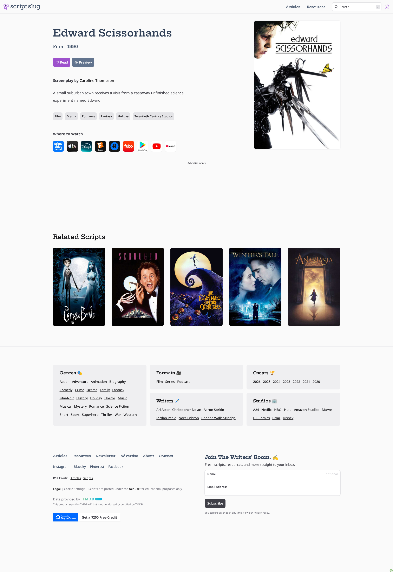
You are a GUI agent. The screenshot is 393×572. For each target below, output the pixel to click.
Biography (117, 381)
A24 (256, 409)
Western (130, 414)
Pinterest (97, 466)
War (118, 414)
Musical (66, 406)
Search (359, 7)
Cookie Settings (74, 489)
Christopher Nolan (186, 409)
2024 (276, 381)
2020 (316, 381)
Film (58, 116)
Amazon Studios (306, 409)
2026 (257, 381)
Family (105, 390)
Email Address (217, 487)
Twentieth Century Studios (154, 116)
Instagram (61, 466)
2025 (266, 381)
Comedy (66, 390)
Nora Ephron (189, 418)
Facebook (115, 466)
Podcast (183, 381)
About (148, 456)
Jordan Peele (166, 418)
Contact (166, 456)
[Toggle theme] (387, 7)
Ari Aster (163, 409)
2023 (286, 381)
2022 (296, 381)
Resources (316, 7)
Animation (99, 381)
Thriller (106, 414)
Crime (79, 390)
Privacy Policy (261, 512)
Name (272, 474)
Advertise (129, 456)
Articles (293, 7)
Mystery (80, 406)
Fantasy (106, 116)
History (82, 398)
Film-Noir (67, 398)
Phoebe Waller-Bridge (218, 418)
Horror (109, 398)
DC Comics (261, 418)
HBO (278, 409)
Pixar (276, 418)
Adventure (80, 381)
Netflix (266, 409)
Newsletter (106, 456)
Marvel (327, 409)
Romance (88, 116)
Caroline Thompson (97, 80)
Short (64, 414)
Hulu (288, 409)
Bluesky (80, 466)
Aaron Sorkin (214, 409)
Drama (71, 116)
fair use (134, 489)
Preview (85, 62)
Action (65, 381)
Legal (57, 489)
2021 (306, 381)
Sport (75, 414)
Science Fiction (117, 406)
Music (122, 398)
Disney (288, 418)
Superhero (90, 414)
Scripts (88, 478)
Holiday (123, 116)
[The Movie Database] (91, 499)
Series (170, 381)
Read (64, 62)
